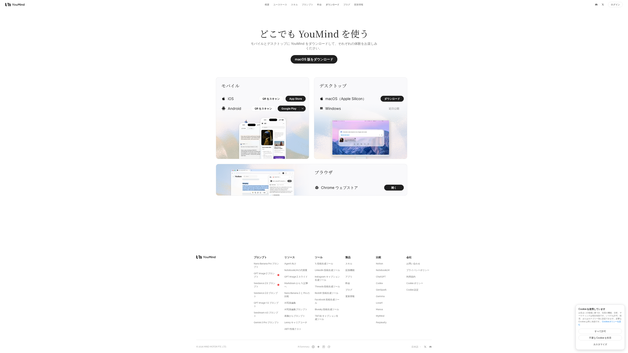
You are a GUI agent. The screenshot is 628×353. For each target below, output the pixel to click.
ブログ (346, 4)
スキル (294, 4)
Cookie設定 (412, 289)
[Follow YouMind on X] (425, 346)
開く (394, 187)
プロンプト (307, 4)
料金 (319, 4)
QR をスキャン (271, 98)
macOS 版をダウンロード (314, 59)
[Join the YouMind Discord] (430, 346)
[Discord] (596, 4)
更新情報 (358, 4)
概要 (267, 4)
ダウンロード (332, 4)
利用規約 (411, 276)
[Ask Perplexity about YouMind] (323, 346)
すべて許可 (600, 331)
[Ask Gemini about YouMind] (318, 346)
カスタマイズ (600, 344)
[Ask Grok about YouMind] (328, 346)
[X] (603, 4)
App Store (295, 98)
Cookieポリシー (414, 283)
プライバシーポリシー (417, 270)
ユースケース (280, 4)
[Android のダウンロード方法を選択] (302, 108)
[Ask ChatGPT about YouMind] (313, 346)
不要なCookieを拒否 (600, 337)
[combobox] (416, 346)
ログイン (615, 4)
